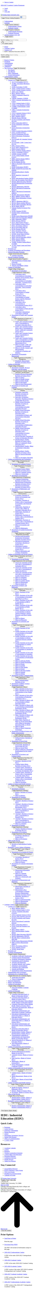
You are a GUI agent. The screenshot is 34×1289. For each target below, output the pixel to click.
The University (8, 68)
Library (6, 1134)
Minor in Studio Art (20, 584)
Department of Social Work (19, 741)
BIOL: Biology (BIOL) (18, 93)
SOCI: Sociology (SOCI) (19, 230)
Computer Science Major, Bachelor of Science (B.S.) (23, 469)
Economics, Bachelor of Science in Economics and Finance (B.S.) (22, 497)
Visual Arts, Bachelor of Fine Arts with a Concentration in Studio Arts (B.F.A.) (23, 569)
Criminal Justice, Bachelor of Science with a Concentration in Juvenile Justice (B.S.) (23, 774)
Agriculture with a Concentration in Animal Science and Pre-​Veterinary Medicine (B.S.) (23, 298)
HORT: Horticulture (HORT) (20, 167)
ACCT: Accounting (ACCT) (20, 82)
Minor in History (20, 618)
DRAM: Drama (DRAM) (19, 118)
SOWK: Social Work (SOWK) (20, 234)
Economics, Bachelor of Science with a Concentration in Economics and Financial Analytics (23, 503)
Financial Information (14, 981)
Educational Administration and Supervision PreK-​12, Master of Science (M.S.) (21, 1020)
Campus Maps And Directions (13, 1154)
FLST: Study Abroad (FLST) (20, 147)
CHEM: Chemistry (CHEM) (20, 98)
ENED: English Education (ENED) (22, 131)
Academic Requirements (15, 952)
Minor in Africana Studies (22, 661)
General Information (14, 75)
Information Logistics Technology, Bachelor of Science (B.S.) (22, 547)
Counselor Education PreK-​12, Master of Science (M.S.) (20, 998)
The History (11, 70)
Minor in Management (21, 901)
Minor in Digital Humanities (23, 662)
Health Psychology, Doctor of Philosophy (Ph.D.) (20, 1088)
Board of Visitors (9, 60)
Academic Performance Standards (21, 959)
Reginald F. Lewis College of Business (19, 847)
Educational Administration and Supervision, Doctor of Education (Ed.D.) (21, 1025)
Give (5, 10)
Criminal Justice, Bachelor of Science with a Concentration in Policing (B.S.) (23, 779)
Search (5, 40)
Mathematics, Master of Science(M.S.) (18, 1062)
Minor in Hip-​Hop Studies (22, 670)
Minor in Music (19, 726)
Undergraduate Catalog (11, 76)
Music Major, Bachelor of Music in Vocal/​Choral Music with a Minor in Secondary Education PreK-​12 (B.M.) (23, 722)
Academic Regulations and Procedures (19, 250)
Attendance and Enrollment (19, 966)
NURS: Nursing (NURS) (19, 211)
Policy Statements (13, 73)
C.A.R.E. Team (8, 1140)
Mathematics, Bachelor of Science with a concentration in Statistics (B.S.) (24, 516)
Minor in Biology (20, 795)
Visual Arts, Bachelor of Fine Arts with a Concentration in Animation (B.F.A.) (23, 564)
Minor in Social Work (21, 748)
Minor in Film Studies (21, 667)
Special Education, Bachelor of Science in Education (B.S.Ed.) (24, 437)
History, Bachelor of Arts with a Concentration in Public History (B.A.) (23, 606)
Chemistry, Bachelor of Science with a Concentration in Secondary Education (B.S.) (24, 820)
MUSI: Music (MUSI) (18, 206)
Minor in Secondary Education (24, 457)
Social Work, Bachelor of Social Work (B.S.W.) (22, 745)
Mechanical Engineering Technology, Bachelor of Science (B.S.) (22, 542)
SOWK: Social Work (18, 949)
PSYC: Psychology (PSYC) (20, 226)
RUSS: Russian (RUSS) (19, 229)
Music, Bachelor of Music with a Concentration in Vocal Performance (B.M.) (24, 716)
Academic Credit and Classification (22, 956)
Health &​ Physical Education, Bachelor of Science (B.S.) (23, 375)
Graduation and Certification (20, 967)
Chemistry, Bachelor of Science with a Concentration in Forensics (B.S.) (24, 810)
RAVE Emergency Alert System (13, 1170)
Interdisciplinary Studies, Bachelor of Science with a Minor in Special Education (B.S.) (23, 453)
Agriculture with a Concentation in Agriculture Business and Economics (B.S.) (24, 276)
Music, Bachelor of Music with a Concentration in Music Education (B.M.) (24, 701)
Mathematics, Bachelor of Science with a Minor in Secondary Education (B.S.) (23, 508)
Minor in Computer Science (23, 472)
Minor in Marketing (20, 903)
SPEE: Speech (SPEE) (18, 239)
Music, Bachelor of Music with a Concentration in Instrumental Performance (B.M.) (24, 706)
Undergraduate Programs (15, 31)
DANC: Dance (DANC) (19, 114)
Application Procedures (18, 977)
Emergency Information (11, 1130)
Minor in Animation (21, 577)
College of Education (14, 364)
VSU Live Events (9, 1172)
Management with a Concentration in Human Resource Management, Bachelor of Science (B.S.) (23, 892)
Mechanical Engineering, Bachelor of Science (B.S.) (23, 486)
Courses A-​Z (11, 80)
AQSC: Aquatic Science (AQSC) (21, 90)
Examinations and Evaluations (20, 961)
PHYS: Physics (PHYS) (19, 221)
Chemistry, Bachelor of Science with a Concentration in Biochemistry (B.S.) (24, 805)
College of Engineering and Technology (19, 459)
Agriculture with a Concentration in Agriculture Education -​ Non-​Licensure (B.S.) (23, 286)
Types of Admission (17, 979)
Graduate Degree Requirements (21, 957)
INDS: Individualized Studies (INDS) (22, 178)
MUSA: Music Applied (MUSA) (21, 203)
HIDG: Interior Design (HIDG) (21, 159)
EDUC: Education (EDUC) (20, 123)
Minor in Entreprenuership (22, 899)
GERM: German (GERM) (19, 154)
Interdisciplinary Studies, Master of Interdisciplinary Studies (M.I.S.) (22, 1032)
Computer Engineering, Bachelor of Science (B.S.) (23, 480)
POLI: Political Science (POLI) (21, 224)
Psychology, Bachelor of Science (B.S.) (22, 836)
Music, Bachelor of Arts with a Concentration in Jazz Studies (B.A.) (24, 692)
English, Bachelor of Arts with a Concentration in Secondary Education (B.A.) (24, 633)
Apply (6, 8)
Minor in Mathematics (21, 528)
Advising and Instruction (19, 962)
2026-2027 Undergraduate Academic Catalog (17, 1282)
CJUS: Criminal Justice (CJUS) (21, 103)
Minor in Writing (20, 674)
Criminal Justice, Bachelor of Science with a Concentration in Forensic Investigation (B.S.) (24, 769)
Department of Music (18, 685)
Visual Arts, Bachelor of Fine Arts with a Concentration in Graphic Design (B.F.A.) (23, 574)
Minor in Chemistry (20, 823)
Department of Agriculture (19, 271)
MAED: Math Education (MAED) (21, 181)
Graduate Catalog (9, 48)
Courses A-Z (8, 50)
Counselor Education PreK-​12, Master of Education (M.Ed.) (20, 995)
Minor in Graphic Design (22, 580)
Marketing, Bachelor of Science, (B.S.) (22, 897)
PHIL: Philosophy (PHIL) (19, 219)
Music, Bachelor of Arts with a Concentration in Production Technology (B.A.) (24, 697)
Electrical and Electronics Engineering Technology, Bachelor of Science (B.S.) (23, 538)
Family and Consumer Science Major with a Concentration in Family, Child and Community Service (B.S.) (24, 329)
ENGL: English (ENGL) (19, 132)
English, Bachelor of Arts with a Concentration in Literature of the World (24, 649)
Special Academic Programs (16, 257)
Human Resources (9, 1132)
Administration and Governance (17, 972)
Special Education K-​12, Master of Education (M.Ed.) (21, 1041)
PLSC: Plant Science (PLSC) (20, 222)
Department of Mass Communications (22, 675)
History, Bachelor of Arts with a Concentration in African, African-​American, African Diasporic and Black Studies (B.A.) (23, 613)
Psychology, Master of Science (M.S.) (22, 1092)
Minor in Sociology (20, 782)
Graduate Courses (13, 28)
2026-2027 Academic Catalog (12, 5)
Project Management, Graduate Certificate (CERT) (20, 1065)
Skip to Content (8, 2)
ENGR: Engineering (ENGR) (20, 134)
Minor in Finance (20, 862)
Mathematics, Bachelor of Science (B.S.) (22, 512)
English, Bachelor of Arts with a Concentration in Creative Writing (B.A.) (24, 644)
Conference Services (10, 1158)
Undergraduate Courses (14, 26)
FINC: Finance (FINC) (18, 146)
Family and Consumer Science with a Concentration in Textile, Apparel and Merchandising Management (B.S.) (24, 340)
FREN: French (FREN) (18, 149)
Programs (12, 30)
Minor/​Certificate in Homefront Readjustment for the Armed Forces (24, 751)
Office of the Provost (14, 840)
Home (6, 46)
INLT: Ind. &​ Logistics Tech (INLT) (22, 180)
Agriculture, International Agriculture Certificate (22, 312)
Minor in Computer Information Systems (21, 874)
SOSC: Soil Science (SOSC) (20, 232)
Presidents (7, 61)
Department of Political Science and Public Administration (22, 732)
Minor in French (20, 669)
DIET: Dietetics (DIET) (18, 116)
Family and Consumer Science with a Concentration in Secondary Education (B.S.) (24, 323)
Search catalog (5, 55)
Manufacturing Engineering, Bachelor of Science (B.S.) (23, 483)
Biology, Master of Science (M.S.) (21, 1091)
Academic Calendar (10, 1148)
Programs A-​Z (12, 248)
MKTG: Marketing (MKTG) (20, 201)
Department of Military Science (21, 683)
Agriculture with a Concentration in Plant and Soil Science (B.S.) (24, 308)
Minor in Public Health (21, 381)
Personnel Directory (10, 1156)
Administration (8, 63)
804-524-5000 (5, 1185)
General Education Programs (16, 252)
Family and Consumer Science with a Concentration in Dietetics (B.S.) (24, 334)
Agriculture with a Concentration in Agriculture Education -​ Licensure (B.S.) (23, 280)
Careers (6, 1149)
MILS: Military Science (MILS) (21, 196)
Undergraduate (8, 21)
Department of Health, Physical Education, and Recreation (21, 368)
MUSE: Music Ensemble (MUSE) (21, 204)
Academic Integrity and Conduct (21, 964)
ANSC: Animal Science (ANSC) (21, 88)
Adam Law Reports (10, 1161)
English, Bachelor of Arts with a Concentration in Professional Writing (24, 657)
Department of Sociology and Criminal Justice (20, 755)
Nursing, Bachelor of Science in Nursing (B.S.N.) (23, 829)
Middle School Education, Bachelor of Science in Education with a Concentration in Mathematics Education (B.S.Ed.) (23, 423)
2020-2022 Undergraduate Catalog (14, 1252)
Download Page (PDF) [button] (11, 1244)
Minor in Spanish (20, 672)
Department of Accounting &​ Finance (22, 852)
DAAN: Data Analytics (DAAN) (21, 916)
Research (7, 1151)
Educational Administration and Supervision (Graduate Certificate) (21, 1011)
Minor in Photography (21, 582)
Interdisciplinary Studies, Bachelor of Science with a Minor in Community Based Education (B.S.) (23, 442)
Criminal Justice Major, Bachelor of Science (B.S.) (23, 765)
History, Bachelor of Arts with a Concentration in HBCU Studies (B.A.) (23, 602)
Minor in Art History (21, 579)
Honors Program (16, 264)
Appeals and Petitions (18, 969)
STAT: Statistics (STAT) (18, 240)
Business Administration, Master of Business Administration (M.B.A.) (22, 1106)
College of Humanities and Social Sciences (20, 554)
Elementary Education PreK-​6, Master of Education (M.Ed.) (20, 1029)
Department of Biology (18, 789)
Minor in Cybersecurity (22, 474)
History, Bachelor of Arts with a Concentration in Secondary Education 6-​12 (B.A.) (23, 597)
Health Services (8, 1159)
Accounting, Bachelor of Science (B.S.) (22, 858)
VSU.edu (7, 11)
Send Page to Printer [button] (10, 1238)
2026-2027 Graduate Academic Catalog (15, 1274)
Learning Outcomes (17, 255)
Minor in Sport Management (23, 384)
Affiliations (7, 66)
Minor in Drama (19, 664)
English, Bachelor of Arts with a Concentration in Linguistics (24, 653)
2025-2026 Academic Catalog (12, 1266)
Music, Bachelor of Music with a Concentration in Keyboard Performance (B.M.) (24, 711)
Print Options (8, 1110)
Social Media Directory (11, 1169)
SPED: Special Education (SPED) (21, 237)
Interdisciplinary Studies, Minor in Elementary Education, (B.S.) (24, 447)
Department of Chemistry (19, 797)
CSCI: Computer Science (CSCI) (21, 113)
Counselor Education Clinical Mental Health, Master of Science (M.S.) (22, 1005)
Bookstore (7, 1127)
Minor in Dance (19, 377)
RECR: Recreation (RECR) (20, 227)
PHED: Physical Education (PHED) (22, 217)
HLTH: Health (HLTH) (18, 162)
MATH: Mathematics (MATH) (20, 186)
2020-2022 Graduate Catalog (12, 1260)
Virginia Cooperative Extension (13, 1153)
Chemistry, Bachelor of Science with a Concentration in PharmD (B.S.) (24, 815)
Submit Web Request (10, 1137)
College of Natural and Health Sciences (19, 784)
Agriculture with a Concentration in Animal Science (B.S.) (22, 292)
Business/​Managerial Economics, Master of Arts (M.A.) (21, 1052)
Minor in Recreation (21, 382)
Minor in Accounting (21, 860)
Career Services (8, 1129)
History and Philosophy (14, 982)
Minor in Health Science (22, 379)
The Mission (11, 71)
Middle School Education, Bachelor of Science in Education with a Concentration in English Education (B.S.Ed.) (22, 405)
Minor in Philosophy (21, 620)
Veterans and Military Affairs (20, 265)
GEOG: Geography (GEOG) (20, 152)
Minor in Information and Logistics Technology (22, 551)
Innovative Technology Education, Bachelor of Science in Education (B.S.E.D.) (24, 398)
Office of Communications (12, 1138)
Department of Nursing (18, 825)
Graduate (7, 23)
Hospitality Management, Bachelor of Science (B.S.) (23, 361)
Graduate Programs (13, 33)
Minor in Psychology (21, 839)
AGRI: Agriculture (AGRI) (19, 87)
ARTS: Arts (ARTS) (17, 92)
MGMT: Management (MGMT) (21, 195)
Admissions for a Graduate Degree (18, 974)
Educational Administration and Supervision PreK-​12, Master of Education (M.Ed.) (21, 1015)
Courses (12, 24)
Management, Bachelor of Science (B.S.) (22, 887)
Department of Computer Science (21, 464)
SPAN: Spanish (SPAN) (19, 235)
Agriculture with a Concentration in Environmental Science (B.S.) (23, 303)
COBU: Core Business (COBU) (21, 105)
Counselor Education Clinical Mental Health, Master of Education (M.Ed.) (22, 1001)
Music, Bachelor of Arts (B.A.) (24, 689)
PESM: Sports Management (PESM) (22, 216)
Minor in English (20, 665)
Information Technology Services (13, 1135)
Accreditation (8, 65)
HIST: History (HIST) (18, 160)
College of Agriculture (14, 267)
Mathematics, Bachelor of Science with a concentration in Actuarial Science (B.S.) (24, 521)
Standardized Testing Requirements (22, 970)
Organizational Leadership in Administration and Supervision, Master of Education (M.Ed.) (21, 1036)
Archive (12, 35)
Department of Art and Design (20, 559)
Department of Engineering (19, 475)
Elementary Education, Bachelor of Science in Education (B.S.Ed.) (21, 393)
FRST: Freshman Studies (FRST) (21, 150)
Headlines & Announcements (12, 1173)
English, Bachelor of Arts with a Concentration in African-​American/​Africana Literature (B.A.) (24, 638)
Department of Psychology (19, 832)
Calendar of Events (9, 1175)
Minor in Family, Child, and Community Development (23, 345)
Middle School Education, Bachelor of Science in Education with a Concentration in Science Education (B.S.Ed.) (22, 431)
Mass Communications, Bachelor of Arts (22, 681)
